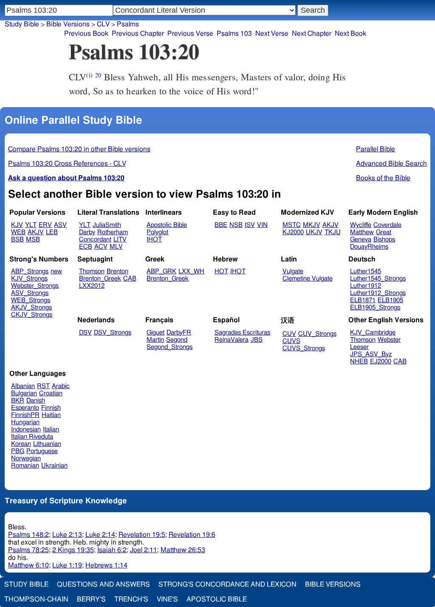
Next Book (350, 33)
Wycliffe (360, 225)
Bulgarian (24, 393)
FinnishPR (25, 415)
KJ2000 (293, 232)
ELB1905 (390, 300)
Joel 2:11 (143, 550)
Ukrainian (54, 465)
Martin (155, 340)
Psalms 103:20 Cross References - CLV (67, 163)
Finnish (51, 408)
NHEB (359, 361)
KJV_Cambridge (372, 332)
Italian (51, 429)
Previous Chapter (138, 33)
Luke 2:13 (67, 534)
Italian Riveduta (32, 437)
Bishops (384, 239)
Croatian (50, 393)
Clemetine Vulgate (307, 278)
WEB (18, 232)
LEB (52, 232)
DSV (85, 332)
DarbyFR (179, 332)
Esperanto (25, 408)
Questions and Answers (103, 584)
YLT (31, 225)
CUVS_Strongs (303, 348)
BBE (221, 225)
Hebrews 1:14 (106, 565)
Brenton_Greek (100, 278)
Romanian (25, 465)
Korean (21, 444)
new (56, 271)
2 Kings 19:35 (73, 550)
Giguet (155, 332)
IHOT (154, 239)
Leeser (359, 347)
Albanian (23, 386)
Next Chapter (311, 33)
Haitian (51, 415)
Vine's (167, 599)
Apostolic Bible (216, 599)
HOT (221, 271)
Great (383, 232)
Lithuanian (47, 444)
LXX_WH (191, 271)
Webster (389, 340)
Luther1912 (365, 286)
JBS (257, 340)
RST (43, 386)
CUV (289, 334)
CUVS (291, 341)
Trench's (131, 599)
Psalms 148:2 (28, 534)
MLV (116, 247)
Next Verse (271, 33)
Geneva (360, 239)
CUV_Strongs (317, 334)
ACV (100, 247)
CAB (129, 278)
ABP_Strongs (29, 271)
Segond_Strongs (169, 347)
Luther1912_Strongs (378, 293)
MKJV (311, 225)
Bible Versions (68, 24)
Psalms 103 (234, 33)
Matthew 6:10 (28, 565)
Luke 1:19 (67, 565)
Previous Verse (190, 33)
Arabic (61, 386)
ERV (45, 225)
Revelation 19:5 (142, 534)
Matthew (362, 232)
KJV (17, 225)
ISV (250, 225)
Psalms (128, 24)
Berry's (91, 599)
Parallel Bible (375, 149)
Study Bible (22, 24)
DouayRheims (369, 247)
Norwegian (26, 458)
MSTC (291, 225)
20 (98, 75)
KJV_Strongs (29, 278)
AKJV (36, 232)
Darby (87, 232)
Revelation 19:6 (192, 534)
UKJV (314, 232)
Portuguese (42, 451)
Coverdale (387, 225)
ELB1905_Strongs (375, 307)
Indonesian (26, 429)
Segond (176, 340)
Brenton (117, 271)
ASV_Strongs (29, 293)
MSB (33, 239)
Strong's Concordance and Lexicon (227, 584)
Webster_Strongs (35, 286)
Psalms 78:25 (28, 550)
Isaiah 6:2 (112, 550)
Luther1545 (365, 271)
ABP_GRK (161, 271)
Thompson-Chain (36, 599)
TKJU (333, 232)
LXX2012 (92, 286)
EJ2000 (380, 361)
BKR (17, 400)
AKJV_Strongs (31, 307)
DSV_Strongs (112, 332)
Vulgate (292, 271)
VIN (262, 225)
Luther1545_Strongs (378, 278)
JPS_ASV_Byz (371, 354)
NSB (236, 225)
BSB (17, 239)
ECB (85, 247)
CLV (103, 24)
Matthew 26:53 (183, 550)
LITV (120, 239)
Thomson (92, 271)
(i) (89, 75)
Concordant (95, 239)
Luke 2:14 (100, 534)
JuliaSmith (107, 225)
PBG (17, 451)
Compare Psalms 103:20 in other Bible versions (79, 149)
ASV (60, 225)
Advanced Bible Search (391, 163)
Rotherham (112, 232)
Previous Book (86, 33)
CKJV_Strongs (31, 315)
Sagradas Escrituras (242, 332)
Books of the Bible (383, 178)
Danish (35, 400)
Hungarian (25, 422)
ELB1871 (363, 300)
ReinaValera (232, 340)
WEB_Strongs (30, 300)
